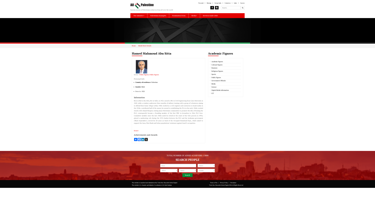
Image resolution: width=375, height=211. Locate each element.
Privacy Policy (224, 183)
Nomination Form (178, 15)
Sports (214, 74)
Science (214, 87)
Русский (200, 3)
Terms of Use (214, 183)
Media (193, 15)
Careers (242, 3)
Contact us (228, 3)
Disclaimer (233, 183)
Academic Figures (217, 62)
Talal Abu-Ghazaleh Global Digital (167, 183)
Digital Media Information (220, 90)
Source (136, 131)
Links (235, 3)
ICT (213, 93)
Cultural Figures (217, 65)
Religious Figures (217, 71)
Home (134, 46)
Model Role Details (144, 46)
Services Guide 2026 (210, 15)
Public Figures (144, 75)
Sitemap (209, 3)
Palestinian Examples (158, 15)
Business (214, 68)
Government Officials (219, 81)
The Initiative (138, 15)
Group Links (218, 3)
